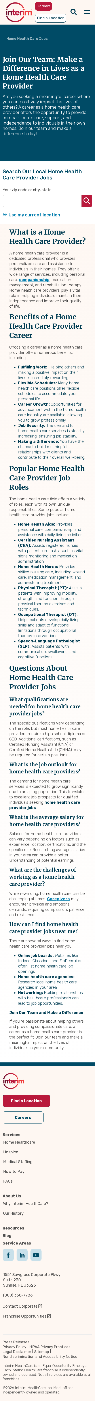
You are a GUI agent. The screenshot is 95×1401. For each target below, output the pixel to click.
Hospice (10, 1152)
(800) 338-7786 (18, 1295)
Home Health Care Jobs (27, 39)
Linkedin (22, 1259)
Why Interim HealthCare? (25, 1203)
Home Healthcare (19, 1142)
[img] (19, 12)
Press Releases (16, 1342)
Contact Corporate (20, 1306)
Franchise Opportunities (24, 1316)
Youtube (36, 1259)
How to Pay (14, 1171)
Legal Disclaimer (17, 1351)
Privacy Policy (14, 1347)
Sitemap (41, 1351)
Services (12, 1134)
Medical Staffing (17, 1161)
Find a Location (26, 1100)
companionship (34, 279)
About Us (12, 1196)
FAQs (8, 1181)
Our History (13, 1213)
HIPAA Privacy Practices (49, 1347)
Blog (7, 1235)
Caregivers (58, 898)
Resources (13, 1228)
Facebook (8, 1259)
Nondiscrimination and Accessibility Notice (40, 1356)
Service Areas (17, 1243)
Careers (23, 1117)
